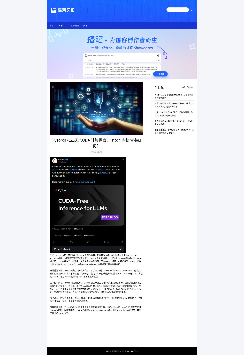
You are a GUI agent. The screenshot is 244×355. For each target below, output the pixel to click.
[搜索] (192, 9)
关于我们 (62, 25)
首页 (52, 25)
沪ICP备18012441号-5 (129, 351)
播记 (85, 25)
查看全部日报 (187, 87)
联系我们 (75, 25)
